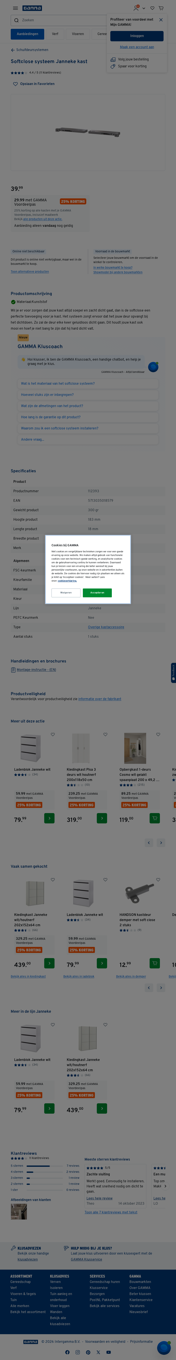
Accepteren (97, 592)
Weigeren (66, 592)
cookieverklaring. (67, 581)
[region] (88, 569)
